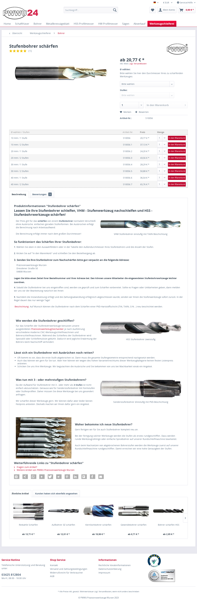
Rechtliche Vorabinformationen (114, 565)
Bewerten (143, 112)
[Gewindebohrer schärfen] (134, 511)
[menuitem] (91, 10)
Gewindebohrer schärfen (134, 524)
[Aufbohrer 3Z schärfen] (64, 511)
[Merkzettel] (152, 10)
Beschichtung (22, 306)
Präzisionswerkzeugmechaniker (47, 329)
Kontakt (54, 565)
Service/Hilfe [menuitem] (186, 2)
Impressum (104, 572)
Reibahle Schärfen (28, 524)
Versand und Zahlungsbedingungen (68, 568)
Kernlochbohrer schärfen (98, 524)
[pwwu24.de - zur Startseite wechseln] (20, 13)
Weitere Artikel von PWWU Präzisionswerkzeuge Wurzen (45, 469)
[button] (16, 476)
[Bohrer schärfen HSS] (169, 511)
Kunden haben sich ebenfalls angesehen (56, 493)
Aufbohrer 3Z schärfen (63, 524)
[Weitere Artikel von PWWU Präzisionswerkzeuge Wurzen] (177, 49)
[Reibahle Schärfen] (28, 511)
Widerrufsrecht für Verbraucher (66, 572)
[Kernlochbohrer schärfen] (98, 511)
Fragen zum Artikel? (26, 467)
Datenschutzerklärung (109, 568)
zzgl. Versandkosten (138, 63)
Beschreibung (19, 194)
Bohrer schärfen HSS (168, 524)
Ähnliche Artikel (20, 493)
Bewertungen (41, 194)
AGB (52, 576)
